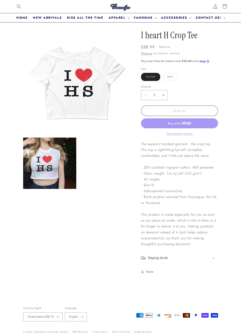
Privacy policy (100, 331)
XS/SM (153, 77)
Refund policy (80, 331)
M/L (172, 77)
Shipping (146, 53)
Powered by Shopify (57, 332)
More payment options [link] (179, 133)
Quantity (146, 87)
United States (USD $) (41, 317)
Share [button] (149, 271)
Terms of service (121, 331)
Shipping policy (143, 331)
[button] (19, 6)
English (73, 317)
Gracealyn (39, 332)
